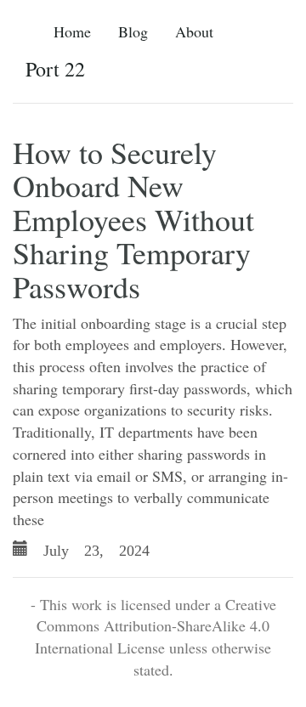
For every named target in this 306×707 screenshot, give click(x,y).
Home (72, 31)
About (194, 31)
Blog (133, 31)
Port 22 (55, 68)
